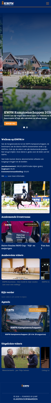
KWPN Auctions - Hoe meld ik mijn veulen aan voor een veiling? (20, 283)
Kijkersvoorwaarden (25, 399)
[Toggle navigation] (47, 3)
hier (6, 176)
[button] (20, 235)
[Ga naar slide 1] (24, 127)
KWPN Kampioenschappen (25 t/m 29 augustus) (25, 334)
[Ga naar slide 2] (27, 127)
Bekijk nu (7, 123)
